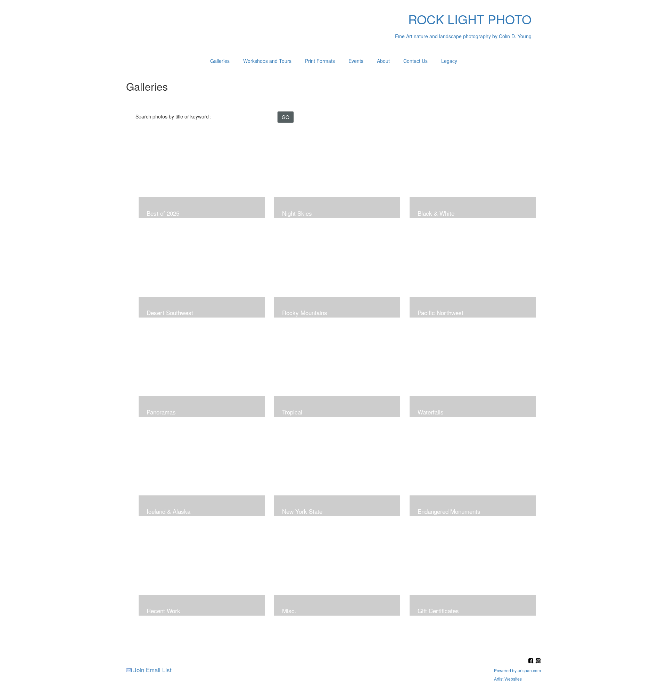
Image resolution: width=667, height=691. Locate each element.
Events (355, 60)
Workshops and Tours (267, 60)
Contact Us (415, 60)
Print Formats (320, 60)
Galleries (220, 60)
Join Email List (152, 669)
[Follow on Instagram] (538, 661)
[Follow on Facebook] (531, 661)
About (383, 60)
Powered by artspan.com (517, 670)
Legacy (449, 60)
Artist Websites (508, 679)
